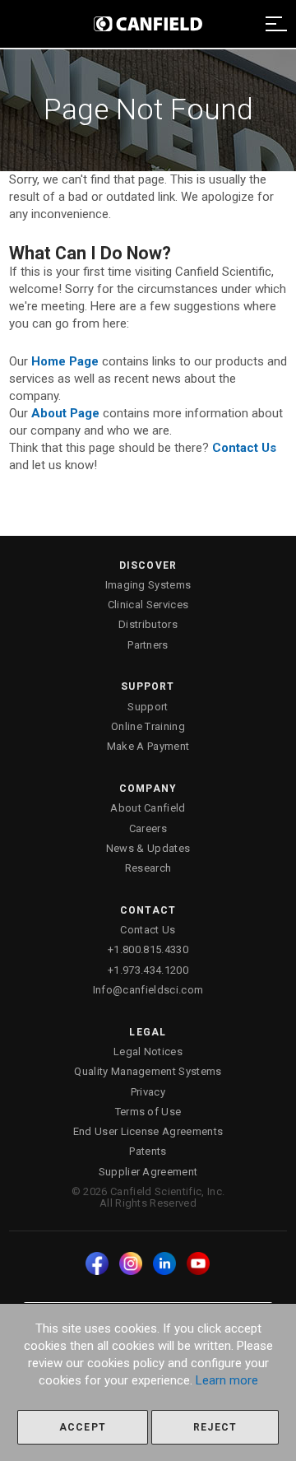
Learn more (227, 1380)
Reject (215, 1427)
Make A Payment (148, 746)
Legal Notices (148, 1051)
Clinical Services (148, 604)
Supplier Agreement (148, 1172)
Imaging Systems (148, 585)
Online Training (148, 726)
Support (147, 706)
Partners (148, 645)
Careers (148, 828)
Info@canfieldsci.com (148, 990)
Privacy (148, 1092)
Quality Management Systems (147, 1071)
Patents (147, 1151)
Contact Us (147, 930)
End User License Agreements (148, 1131)
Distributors (148, 624)
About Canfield (148, 808)
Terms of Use (148, 1111)
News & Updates (148, 848)
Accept (82, 1427)
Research (148, 868)
